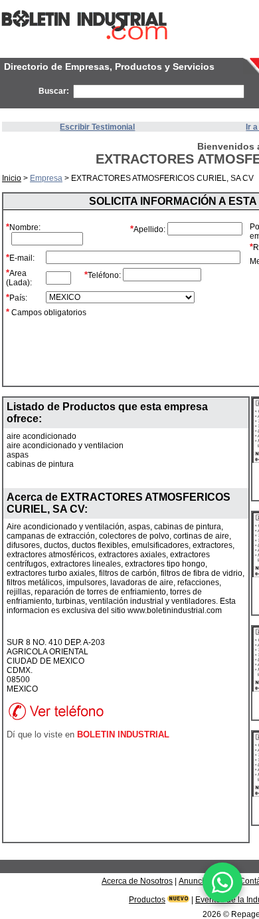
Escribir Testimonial (97, 127)
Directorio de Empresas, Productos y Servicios (109, 66)
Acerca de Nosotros (137, 881)
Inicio (11, 178)
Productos (147, 899)
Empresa (46, 178)
